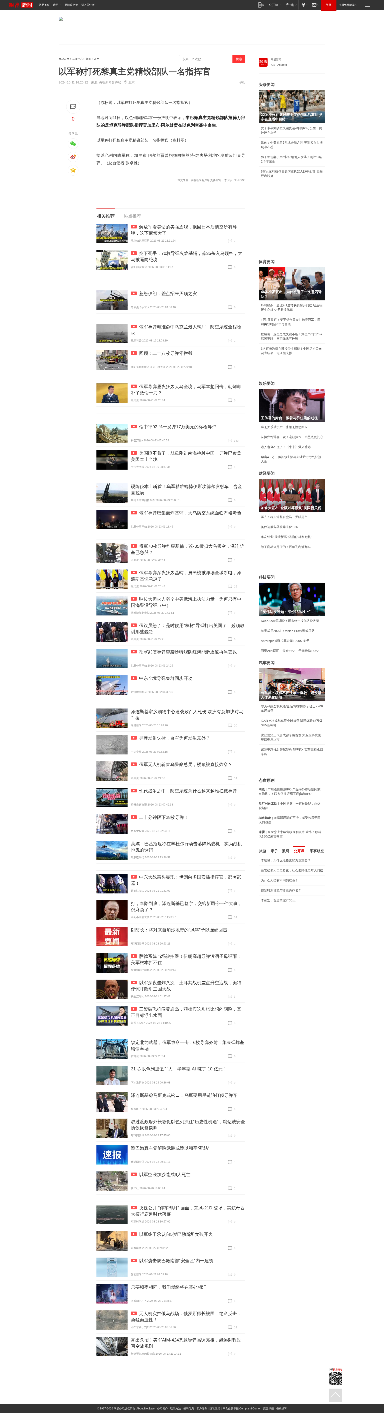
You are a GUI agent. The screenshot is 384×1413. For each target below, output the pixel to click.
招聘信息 (188, 1408)
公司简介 (162, 1408)
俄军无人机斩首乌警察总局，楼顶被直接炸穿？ (185, 764)
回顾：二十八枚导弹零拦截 (165, 353)
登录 (328, 4)
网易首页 (44, 4)
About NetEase (145, 1408)
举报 (242, 82)
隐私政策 (215, 1408)
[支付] (304, 5)
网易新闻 (276, 59)
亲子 (274, 851)
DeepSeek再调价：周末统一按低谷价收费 (290, 621)
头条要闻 (267, 84)
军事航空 (317, 851)
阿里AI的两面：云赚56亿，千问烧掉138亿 (290, 651)
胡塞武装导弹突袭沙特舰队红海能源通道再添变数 (188, 651)
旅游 (262, 851)
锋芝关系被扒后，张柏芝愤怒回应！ (286, 427)
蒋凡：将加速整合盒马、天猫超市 (284, 517)
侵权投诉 (281, 1408)
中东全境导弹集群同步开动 (165, 678)
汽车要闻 (267, 663)
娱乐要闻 (267, 383)
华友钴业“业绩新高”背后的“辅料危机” (286, 537)
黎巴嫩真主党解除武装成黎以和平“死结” (170, 1148)
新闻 (88, 59)
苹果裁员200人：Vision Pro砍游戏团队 (288, 631)
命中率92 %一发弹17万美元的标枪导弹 (177, 426)
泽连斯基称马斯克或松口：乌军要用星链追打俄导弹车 (184, 1095)
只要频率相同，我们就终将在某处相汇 (168, 1287)
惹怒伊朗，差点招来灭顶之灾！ (170, 293)
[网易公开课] (275, 5)
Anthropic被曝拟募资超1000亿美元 (285, 641)
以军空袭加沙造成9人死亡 (164, 1174)
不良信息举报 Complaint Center (242, 1408)
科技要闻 (267, 577)
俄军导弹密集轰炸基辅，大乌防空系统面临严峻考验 (190, 512)
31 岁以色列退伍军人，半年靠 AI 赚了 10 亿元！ (179, 1068)
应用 (55, 4)
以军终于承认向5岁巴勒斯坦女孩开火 (176, 1234)
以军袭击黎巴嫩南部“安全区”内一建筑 (176, 1260)
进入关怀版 (88, 4)
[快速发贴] (73, 107)
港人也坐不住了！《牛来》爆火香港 (286, 447)
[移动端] (261, 5)
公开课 (299, 851)
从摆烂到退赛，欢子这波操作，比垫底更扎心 (292, 437)
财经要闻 (267, 473)
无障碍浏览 (71, 4)
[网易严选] (290, 5)
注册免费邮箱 (347, 4)
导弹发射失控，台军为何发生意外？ (174, 738)
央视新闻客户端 (110, 82)
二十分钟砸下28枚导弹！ (163, 817)
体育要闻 (267, 262)
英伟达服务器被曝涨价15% (279, 527)
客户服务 (201, 1408)
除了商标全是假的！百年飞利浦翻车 (286, 547)
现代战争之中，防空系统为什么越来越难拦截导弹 (188, 790)
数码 (285, 851)
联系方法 (175, 1408)
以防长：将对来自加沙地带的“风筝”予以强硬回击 (179, 929)
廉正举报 (268, 1408)
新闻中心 (77, 59)
